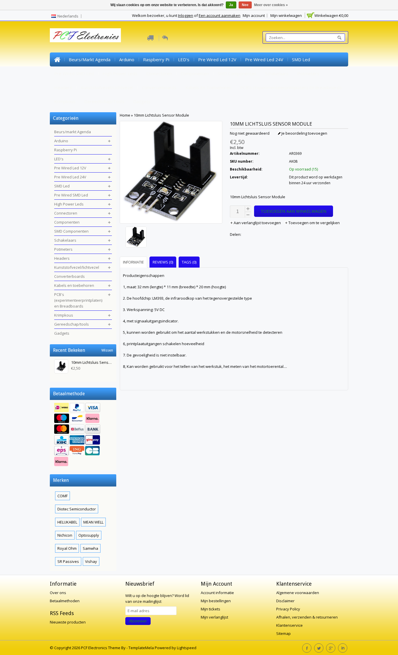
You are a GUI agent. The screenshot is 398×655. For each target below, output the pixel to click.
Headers (63, 87)
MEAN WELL (93, 522)
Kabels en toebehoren (208, 87)
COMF (62, 495)
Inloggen (185, 15)
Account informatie (217, 592)
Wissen (107, 350)
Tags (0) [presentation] (189, 262)
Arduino (126, 59)
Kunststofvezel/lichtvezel (107, 87)
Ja (231, 5)
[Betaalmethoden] (83, 435)
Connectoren (159, 73)
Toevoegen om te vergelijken (314, 222)
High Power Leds (120, 73)
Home (57, 59)
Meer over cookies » (271, 5)
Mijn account (254, 15)
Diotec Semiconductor (76, 509)
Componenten (195, 73)
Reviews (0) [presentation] (163, 262)
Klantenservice (289, 625)
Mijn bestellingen (216, 600)
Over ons (58, 592)
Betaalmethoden (65, 600)
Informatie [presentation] (133, 262)
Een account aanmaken (219, 15)
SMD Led (301, 59)
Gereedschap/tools (104, 101)
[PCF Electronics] (85, 35)
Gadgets (142, 101)
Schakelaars (276, 73)
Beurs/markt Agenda (89, 59)
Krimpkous (64, 101)
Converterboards (159, 87)
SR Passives (68, 561)
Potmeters (308, 73)
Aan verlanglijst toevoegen (257, 222)
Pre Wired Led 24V (264, 59)
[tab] (134, 262)
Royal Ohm (67, 548)
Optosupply (88, 535)
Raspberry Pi (156, 59)
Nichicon (64, 535)
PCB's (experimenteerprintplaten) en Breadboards (291, 87)
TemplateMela (141, 647)
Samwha (90, 548)
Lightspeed (186, 647)
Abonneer (138, 621)
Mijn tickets (210, 609)
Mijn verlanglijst (214, 617)
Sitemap (283, 633)
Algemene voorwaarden (297, 592)
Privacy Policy (288, 609)
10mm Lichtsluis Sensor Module (161, 115)
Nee (245, 5)
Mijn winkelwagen (286, 15)
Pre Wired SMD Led (74, 73)
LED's (183, 59)
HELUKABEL (67, 522)
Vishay (91, 561)
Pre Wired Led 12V (217, 59)
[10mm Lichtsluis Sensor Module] (171, 237)
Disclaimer (285, 600)
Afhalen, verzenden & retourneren (307, 617)
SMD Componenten (237, 73)
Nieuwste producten (68, 622)
